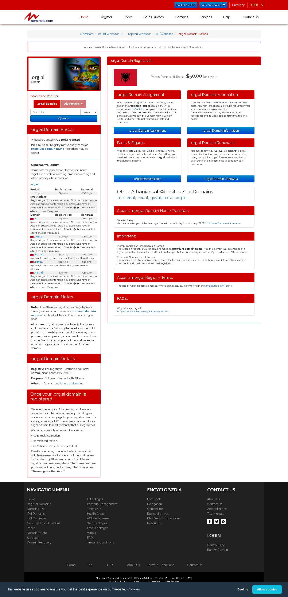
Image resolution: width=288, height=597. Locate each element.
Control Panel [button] (184, 5)
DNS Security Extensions (163, 518)
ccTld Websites (108, 34)
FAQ (110, 565)
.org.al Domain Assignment (147, 130)
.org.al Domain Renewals (221, 179)
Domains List (35, 509)
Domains (181, 17)
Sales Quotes (154, 17)
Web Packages (97, 523)
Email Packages (97, 528)
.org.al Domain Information (221, 130)
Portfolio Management (102, 504)
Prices (128, 17)
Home (84, 17)
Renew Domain (217, 549)
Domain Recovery (39, 542)
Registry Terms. (218, 285)
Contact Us (250, 17)
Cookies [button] (133, 589)
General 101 (155, 509)
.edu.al (38, 254)
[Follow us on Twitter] (217, 521)
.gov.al (38, 261)
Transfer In (94, 509)
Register (106, 17)
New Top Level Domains (43, 523)
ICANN (138, 109)
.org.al (34, 184)
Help (226, 17)
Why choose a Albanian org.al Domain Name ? (143, 311)
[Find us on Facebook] (210, 521)
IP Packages (95, 499)
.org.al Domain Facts (147, 179)
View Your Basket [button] (212, 5)
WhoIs (91, 533)
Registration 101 (157, 513)
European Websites (138, 34)
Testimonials (215, 513)
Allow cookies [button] (267, 589)
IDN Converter (36, 518)
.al (35, 218)
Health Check (96, 513)
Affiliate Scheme (98, 518)
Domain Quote (37, 533)
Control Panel (216, 545)
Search (65, 118)
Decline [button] (242, 589)
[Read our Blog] (224, 521)
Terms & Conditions (100, 542)
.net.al (38, 272)
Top (89, 565)
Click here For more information (223, 223)
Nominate (86, 34)
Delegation (154, 504)
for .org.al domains (71, 383)
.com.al (38, 236)
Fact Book (154, 499)
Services (205, 17)
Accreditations (217, 509)
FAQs (90, 537)
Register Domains (39, 504)
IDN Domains (36, 513)
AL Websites (164, 34)
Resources (154, 523)
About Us (213, 499)
